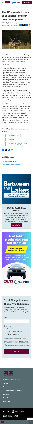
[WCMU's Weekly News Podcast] (16, 189)
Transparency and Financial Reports (12, 390)
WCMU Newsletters (13, 334)
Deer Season (10, 139)
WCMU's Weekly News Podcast (16, 209)
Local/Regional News (13, 135)
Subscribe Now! (16, 225)
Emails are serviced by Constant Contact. (14, 345)
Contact (5, 383)
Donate (27, 2)
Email (5, 317)
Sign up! (16, 352)
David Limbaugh (12, 23)
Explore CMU (6, 401)
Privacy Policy (7, 386)
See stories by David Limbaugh (11, 164)
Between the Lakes (12, 329)
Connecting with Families (14, 331)
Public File (6, 394)
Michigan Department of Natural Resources (18, 143)
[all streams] (31, 422)
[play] (3, 422)
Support (5, 398)
